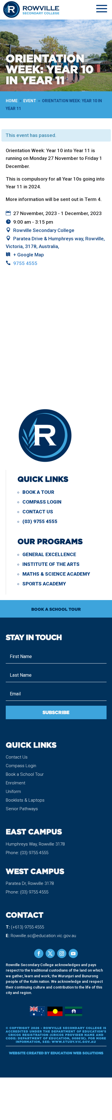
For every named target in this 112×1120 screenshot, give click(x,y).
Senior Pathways (22, 808)
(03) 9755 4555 (39, 521)
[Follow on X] (50, 953)
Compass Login (41, 502)
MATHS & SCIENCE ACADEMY (56, 574)
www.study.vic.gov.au (74, 1041)
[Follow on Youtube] (73, 953)
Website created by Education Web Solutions (56, 1053)
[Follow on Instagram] (61, 953)
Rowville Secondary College (43, 230)
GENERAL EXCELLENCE (49, 554)
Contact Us (37, 511)
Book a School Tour (25, 774)
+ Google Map (28, 255)
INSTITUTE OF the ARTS (51, 564)
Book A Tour (38, 492)
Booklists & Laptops (25, 800)
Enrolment (15, 783)
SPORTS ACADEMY (44, 584)
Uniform (13, 791)
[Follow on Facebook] (38, 953)
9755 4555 (25, 263)
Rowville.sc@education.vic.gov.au (43, 935)
